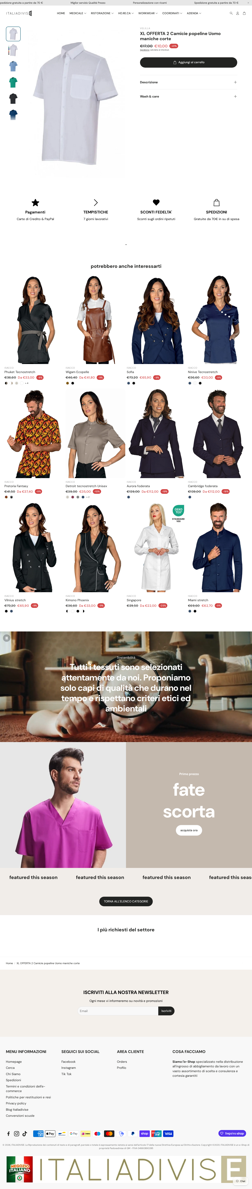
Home (9, 963)
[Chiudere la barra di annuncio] (248, 3)
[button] (230, 13)
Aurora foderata (138, 486)
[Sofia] (157, 319)
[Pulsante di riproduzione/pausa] (6, 638)
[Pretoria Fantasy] (34, 433)
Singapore (134, 600)
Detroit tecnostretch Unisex (86, 486)
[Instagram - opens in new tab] (16, 1133)
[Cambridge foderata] (218, 433)
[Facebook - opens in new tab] (8, 1133)
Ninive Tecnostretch (203, 372)
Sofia (130, 372)
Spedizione (144, 50)
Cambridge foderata (203, 486)
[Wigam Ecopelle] (95, 319)
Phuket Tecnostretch (19, 372)
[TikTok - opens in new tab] (24, 1133)
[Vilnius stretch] (34, 547)
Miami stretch (198, 600)
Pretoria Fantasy (16, 486)
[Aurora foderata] (157, 433)
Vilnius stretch (15, 600)
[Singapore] (157, 547)
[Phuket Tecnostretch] (34, 319)
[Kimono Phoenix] (95, 547)
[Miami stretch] (218, 547)
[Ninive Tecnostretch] (218, 319)
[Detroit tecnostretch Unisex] (95, 433)
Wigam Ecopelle (77, 372)
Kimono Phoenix (77, 600)
